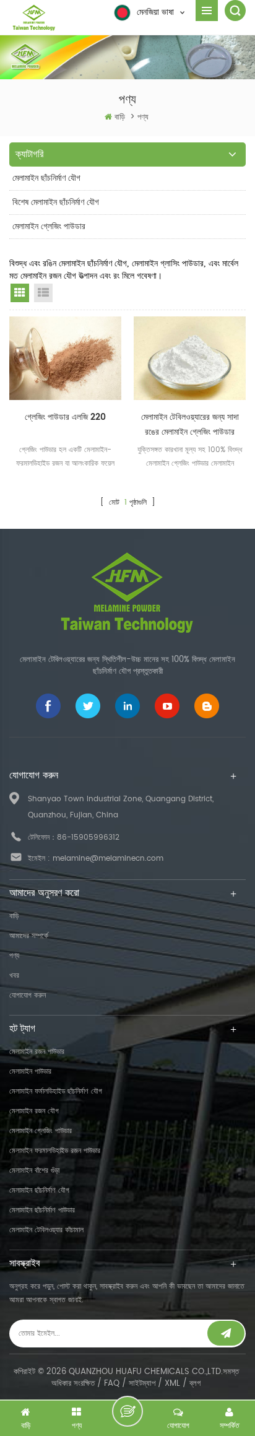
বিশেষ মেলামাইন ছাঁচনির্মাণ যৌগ (55, 202)
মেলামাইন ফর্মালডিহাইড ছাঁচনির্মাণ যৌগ (55, 1091)
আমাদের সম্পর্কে (28, 936)
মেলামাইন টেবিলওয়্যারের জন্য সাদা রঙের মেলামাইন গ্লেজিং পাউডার (190, 424)
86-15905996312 (88, 837)
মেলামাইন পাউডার (30, 1071)
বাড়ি (120, 117)
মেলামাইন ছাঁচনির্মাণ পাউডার (42, 1210)
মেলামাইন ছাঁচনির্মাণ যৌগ (46, 178)
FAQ (111, 1383)
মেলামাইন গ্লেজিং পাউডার (48, 226)
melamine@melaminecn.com (108, 858)
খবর (14, 975)
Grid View (20, 293)
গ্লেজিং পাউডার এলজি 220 (65, 417)
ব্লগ (195, 1383)
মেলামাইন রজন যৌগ (34, 1111)
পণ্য (14, 956)
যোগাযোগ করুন (27, 995)
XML (172, 1383)
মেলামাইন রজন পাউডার (36, 1052)
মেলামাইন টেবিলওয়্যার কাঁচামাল (46, 1230)
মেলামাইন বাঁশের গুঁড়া (34, 1171)
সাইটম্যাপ (142, 1383)
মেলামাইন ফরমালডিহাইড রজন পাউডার (54, 1151)
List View (43, 293)
